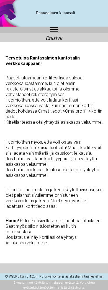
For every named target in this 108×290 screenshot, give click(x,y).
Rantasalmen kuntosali (55, 13)
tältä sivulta (76, 287)
